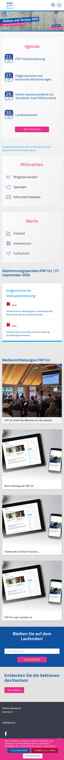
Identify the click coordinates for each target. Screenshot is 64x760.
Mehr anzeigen (32, 129)
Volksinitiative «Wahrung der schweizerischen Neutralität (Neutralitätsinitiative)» (29, 313)
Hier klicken (14, 690)
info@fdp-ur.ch (8, 722)
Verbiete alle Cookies (45, 750)
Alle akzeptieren (19, 750)
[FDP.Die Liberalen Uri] (10, 6)
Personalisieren (32, 756)
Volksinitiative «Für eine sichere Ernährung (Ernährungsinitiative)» (28, 333)
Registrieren (32, 659)
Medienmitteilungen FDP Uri (26, 359)
